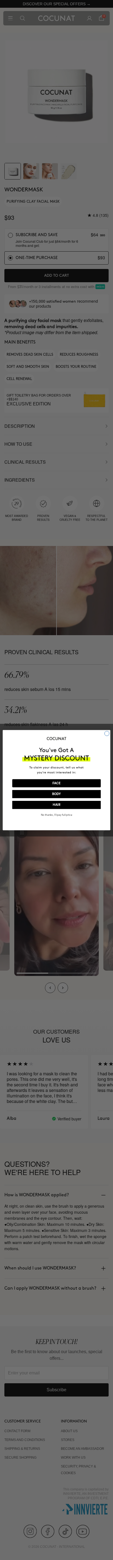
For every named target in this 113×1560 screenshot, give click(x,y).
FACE (56, 783)
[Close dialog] (106, 733)
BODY (56, 794)
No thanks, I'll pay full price (56, 815)
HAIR (56, 805)
